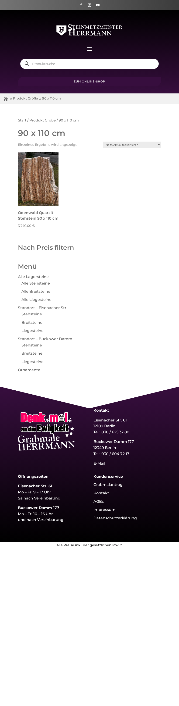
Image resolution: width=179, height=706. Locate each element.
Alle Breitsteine (35, 291)
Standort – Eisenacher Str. (42, 308)
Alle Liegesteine (36, 299)
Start (22, 120)
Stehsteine (31, 314)
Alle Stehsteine (35, 283)
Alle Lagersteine (33, 277)
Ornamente (29, 370)
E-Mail (99, 463)
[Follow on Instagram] (89, 5)
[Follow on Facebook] (81, 5)
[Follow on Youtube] (98, 5)
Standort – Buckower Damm (45, 339)
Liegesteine (32, 330)
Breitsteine (31, 322)
